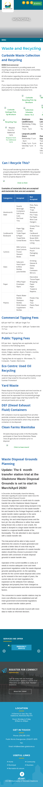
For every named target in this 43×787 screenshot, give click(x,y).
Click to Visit (22, 183)
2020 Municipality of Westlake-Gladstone (21, 781)
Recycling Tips (11, 122)
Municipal (12, 765)
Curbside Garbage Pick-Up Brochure (11, 112)
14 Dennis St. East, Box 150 (21, 715)
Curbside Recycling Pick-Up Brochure (29, 100)
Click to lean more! (21, 447)
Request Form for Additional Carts (11, 140)
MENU (38, 3)
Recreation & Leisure (16, 768)
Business (30, 765)
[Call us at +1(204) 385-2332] (28, 5)
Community (31, 762)
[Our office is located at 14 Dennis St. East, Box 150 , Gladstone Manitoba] (24, 5)
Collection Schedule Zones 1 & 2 (29, 112)
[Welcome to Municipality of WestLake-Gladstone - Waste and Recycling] (8, 5)
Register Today (20, 691)
